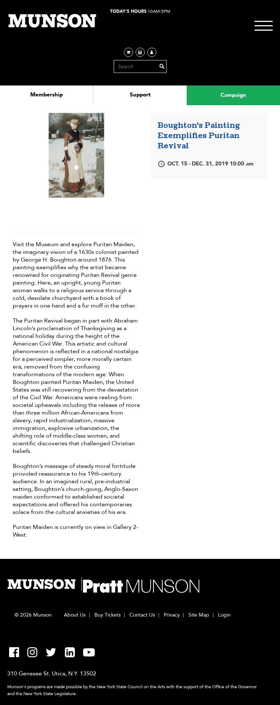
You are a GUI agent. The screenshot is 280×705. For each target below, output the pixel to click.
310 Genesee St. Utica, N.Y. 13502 (51, 674)
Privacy (172, 615)
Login (224, 615)
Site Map (198, 615)
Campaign (233, 95)
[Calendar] (140, 52)
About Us (75, 615)
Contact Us (142, 615)
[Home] (52, 21)
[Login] (151, 52)
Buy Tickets (107, 615)
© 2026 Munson (33, 615)
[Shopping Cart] (128, 52)
